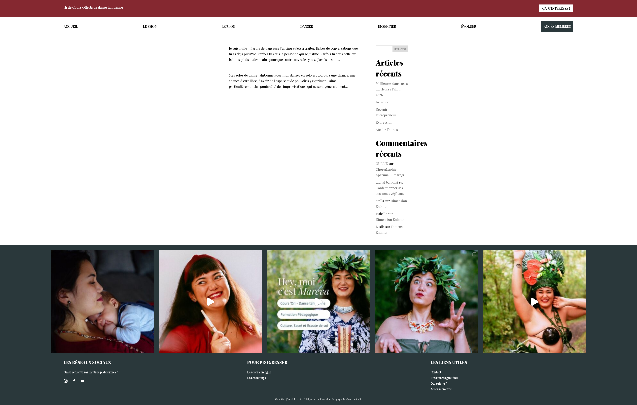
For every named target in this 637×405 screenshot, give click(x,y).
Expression (384, 122)
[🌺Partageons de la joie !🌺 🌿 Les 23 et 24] (426, 301)
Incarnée (382, 102)
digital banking (387, 182)
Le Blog (228, 26)
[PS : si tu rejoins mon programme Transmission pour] (210, 301)
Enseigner (387, 26)
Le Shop (150, 26)
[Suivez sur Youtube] (82, 380)
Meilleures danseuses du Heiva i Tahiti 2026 (392, 89)
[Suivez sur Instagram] (65, 380)
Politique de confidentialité (317, 399)
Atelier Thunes (387, 129)
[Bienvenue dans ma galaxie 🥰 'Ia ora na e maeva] (318, 301)
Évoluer (468, 26)
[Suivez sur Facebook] (74, 380)
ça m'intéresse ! (556, 8)
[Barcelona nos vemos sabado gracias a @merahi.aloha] (534, 301)
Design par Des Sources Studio (347, 399)
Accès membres (557, 26)
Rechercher (400, 48)
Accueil (71, 26)
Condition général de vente (288, 399)
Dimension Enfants (390, 219)
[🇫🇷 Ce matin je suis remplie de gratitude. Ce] (102, 301)
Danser (306, 26)
